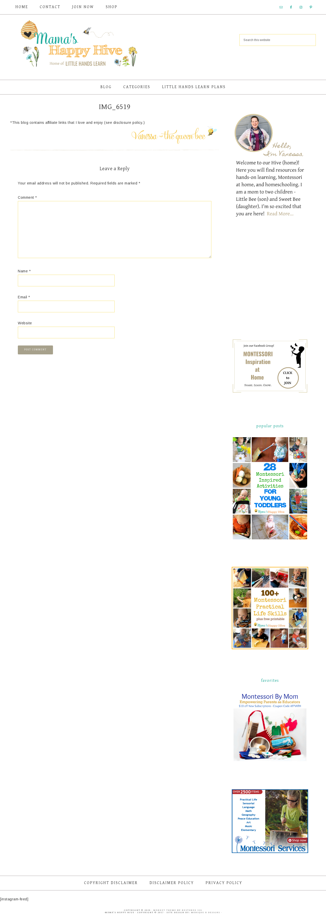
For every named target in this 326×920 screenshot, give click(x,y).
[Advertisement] (270, 283)
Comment (27, 197)
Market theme (164, 910)
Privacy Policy (224, 883)
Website (25, 323)
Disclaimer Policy (172, 883)
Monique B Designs (206, 912)
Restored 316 (192, 910)
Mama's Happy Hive (79, 45)
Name (24, 271)
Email (24, 297)
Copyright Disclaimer (111, 883)
